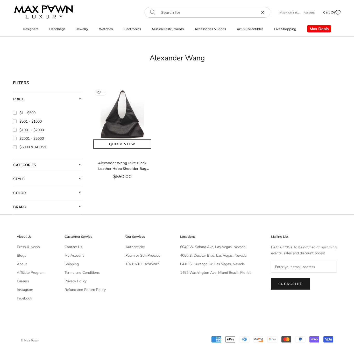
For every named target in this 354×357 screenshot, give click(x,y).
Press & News (28, 246)
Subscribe (291, 284)
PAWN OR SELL (289, 12)
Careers (23, 281)
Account (309, 12)
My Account (74, 255)
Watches (106, 29)
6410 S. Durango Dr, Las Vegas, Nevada (212, 264)
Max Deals (318, 29)
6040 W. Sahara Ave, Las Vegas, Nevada (212, 246)
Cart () (329, 12)
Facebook (24, 298)
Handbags (57, 29)
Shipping (72, 264)
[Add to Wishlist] (98, 92)
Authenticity (135, 246)
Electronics (132, 29)
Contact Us (73, 246)
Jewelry (82, 29)
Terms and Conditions (82, 272)
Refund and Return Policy (85, 289)
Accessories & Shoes (210, 29)
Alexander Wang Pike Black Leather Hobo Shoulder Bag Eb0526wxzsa (122, 168)
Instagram (25, 289)
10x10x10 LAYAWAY (142, 264)
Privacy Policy (76, 281)
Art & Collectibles (250, 29)
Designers (30, 29)
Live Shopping (285, 29)
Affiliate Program (31, 272)
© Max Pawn (30, 340)
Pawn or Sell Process (142, 255)
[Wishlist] (338, 12)
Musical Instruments (168, 29)
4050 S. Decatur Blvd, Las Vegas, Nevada (213, 255)
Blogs (21, 255)
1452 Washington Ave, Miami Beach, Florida (215, 272)
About (22, 264)
